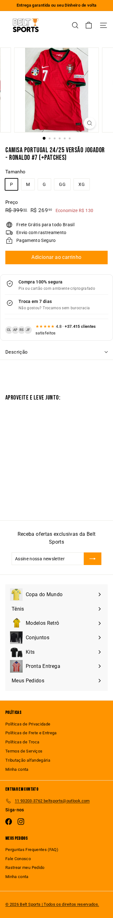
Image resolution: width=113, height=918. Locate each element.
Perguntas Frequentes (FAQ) (31, 849)
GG (62, 184)
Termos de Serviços (23, 751)
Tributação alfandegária (27, 760)
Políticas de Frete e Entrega (31, 732)
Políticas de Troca (22, 742)
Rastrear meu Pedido (25, 867)
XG (81, 184)
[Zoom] (89, 123)
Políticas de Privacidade (27, 724)
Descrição (16, 352)
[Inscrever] (92, 558)
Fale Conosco (18, 858)
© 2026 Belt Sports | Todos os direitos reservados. (52, 904)
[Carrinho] (88, 25)
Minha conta (17, 769)
